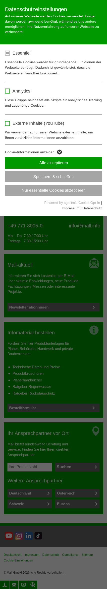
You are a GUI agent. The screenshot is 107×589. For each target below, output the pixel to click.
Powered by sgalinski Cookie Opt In (72, 203)
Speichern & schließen (53, 177)
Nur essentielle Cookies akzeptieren (54, 190)
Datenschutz (92, 208)
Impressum (70, 208)
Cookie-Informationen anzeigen (29, 152)
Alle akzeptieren (53, 163)
